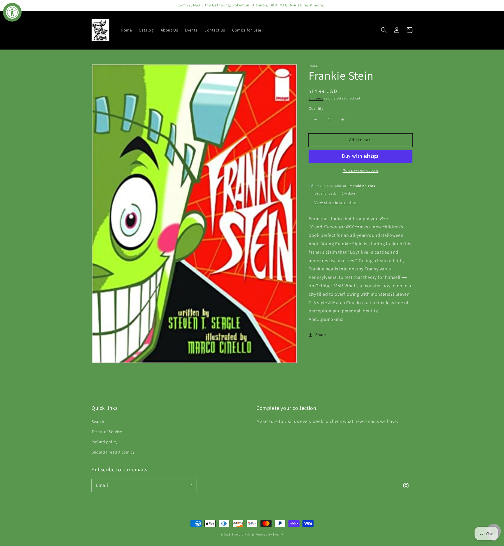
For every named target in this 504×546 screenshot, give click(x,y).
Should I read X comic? (113, 452)
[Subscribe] (190, 485)
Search (98, 421)
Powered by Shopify (270, 534)
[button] (383, 30)
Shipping (316, 98)
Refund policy (105, 441)
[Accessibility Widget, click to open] (12, 12)
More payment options (361, 170)
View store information (336, 202)
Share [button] (320, 334)
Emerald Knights (243, 534)
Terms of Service (107, 431)
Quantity (316, 108)
